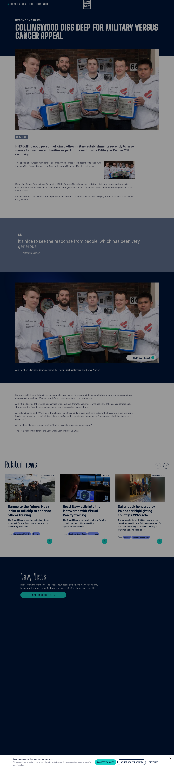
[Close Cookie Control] (170, 758)
